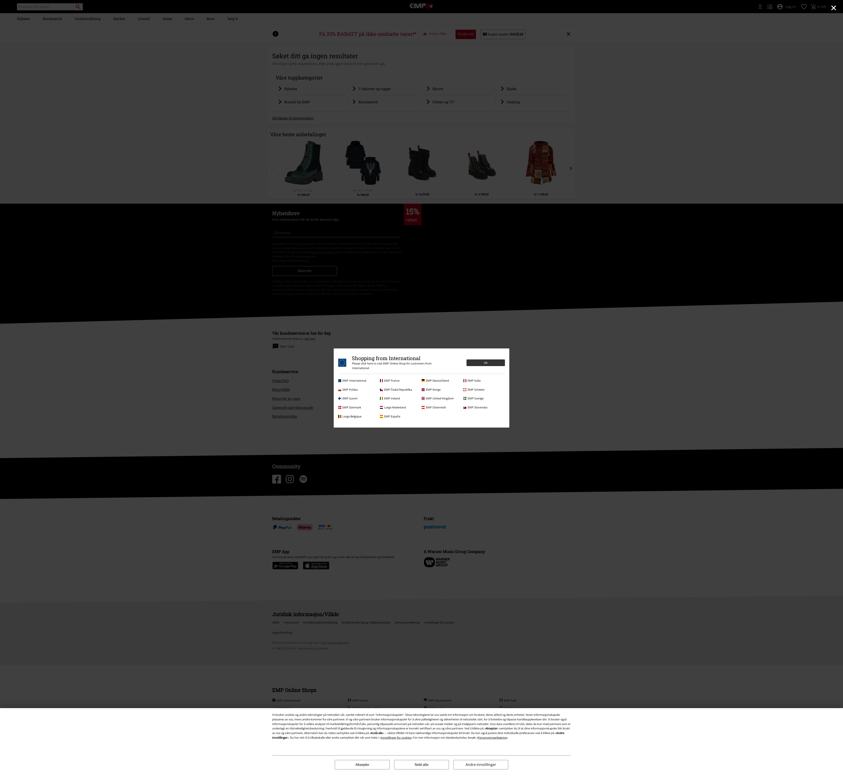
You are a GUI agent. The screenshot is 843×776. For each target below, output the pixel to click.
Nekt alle (422, 765)
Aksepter (362, 765)
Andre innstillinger (481, 764)
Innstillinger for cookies (396, 738)
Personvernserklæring (492, 738)
